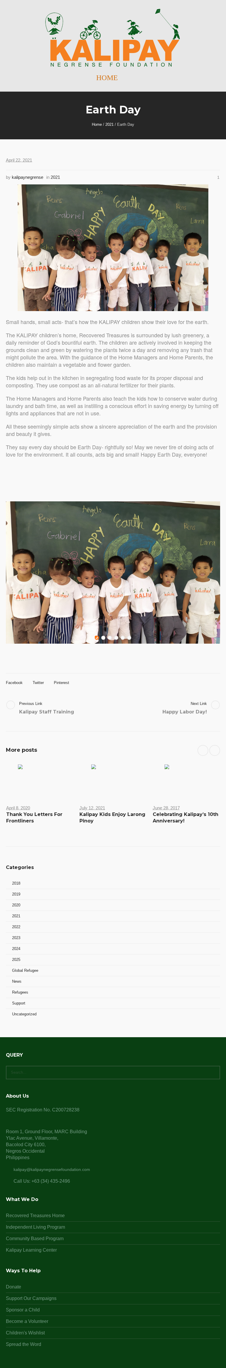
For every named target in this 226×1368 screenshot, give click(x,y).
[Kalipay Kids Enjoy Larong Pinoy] (112, 780)
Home (97, 124)
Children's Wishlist (25, 1332)
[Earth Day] (113, 247)
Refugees (20, 992)
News (16, 981)
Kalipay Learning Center (31, 1250)
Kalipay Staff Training (46, 712)
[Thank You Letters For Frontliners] (39, 780)
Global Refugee (25, 970)
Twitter (38, 682)
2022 (16, 927)
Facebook (14, 682)
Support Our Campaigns (31, 1298)
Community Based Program (35, 1238)
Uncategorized (24, 1014)
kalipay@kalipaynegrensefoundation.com (52, 1169)
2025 (16, 959)
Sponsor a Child (23, 1309)
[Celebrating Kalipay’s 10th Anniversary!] (186, 780)
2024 (16, 948)
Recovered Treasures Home (35, 1215)
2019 (16, 894)
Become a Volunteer (27, 1321)
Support (18, 1003)
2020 (16, 905)
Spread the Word (23, 1344)
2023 (16, 938)
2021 (109, 124)
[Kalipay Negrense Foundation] (113, 38)
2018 (16, 883)
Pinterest (61, 682)
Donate (13, 1286)
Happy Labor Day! (184, 712)
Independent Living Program (35, 1227)
